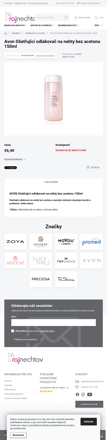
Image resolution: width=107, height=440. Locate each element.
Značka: (68, 57)
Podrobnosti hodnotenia (45, 56)
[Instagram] (83, 394)
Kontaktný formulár (89, 404)
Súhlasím (88, 421)
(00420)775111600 (89, 387)
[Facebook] (77, 394)
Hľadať (66, 17)
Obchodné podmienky (38, 3)
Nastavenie (18, 435)
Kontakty (8, 3)
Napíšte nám (20, 3)
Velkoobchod (10, 389)
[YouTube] (90, 394)
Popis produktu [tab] (51, 182)
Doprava (8, 381)
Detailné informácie (13, 159)
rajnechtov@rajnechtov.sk (92, 381)
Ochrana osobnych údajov (15, 398)
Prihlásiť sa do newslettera (25, 339)
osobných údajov (47, 331)
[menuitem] (16, 25)
